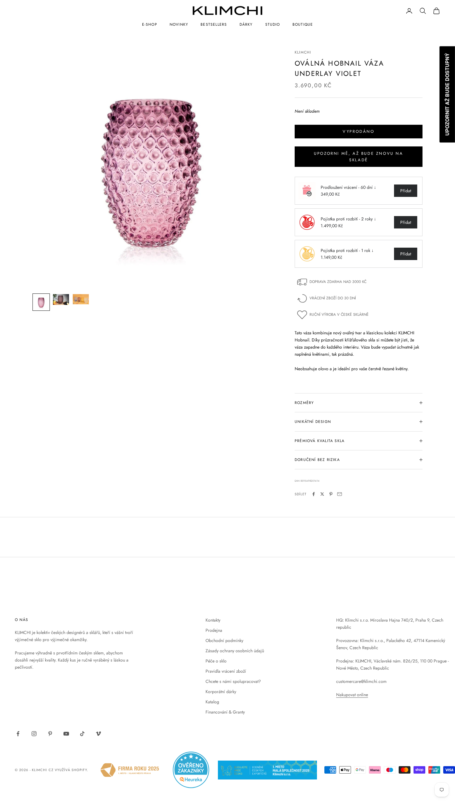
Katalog (212, 702)
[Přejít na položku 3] (80, 299)
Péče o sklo (216, 661)
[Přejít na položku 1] (41, 302)
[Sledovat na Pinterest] (50, 734)
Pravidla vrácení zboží (226, 671)
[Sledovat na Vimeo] (98, 734)
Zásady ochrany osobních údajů (235, 651)
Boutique (302, 24)
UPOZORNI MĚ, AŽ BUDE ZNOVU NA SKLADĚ (358, 156)
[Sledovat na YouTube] (66, 734)
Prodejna (214, 630)
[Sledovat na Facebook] (18, 734)
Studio (272, 24)
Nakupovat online (352, 695)
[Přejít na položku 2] (61, 299)
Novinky (179, 24)
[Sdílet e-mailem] (339, 494)
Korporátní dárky (221, 691)
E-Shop (149, 24)
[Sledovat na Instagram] (34, 734)
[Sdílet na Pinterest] (330, 494)
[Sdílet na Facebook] (313, 494)
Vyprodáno (358, 131)
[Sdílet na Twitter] (322, 494)
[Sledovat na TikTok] (82, 734)
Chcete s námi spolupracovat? (233, 681)
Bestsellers (214, 24)
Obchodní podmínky (224, 640)
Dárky (246, 24)
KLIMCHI (303, 52)
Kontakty (213, 620)
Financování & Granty (225, 712)
